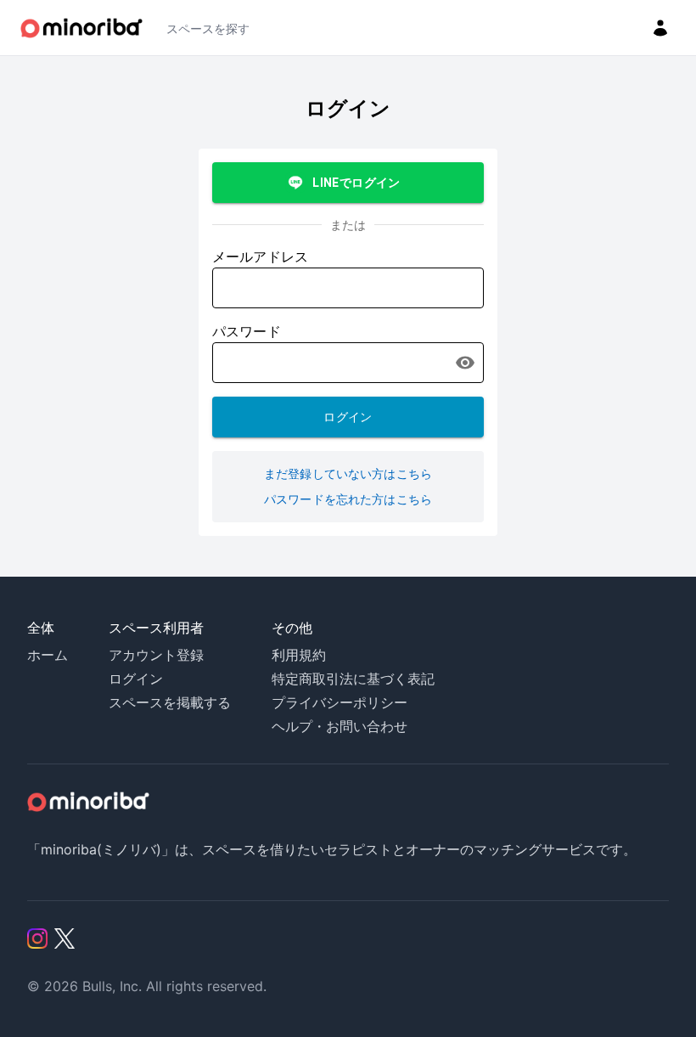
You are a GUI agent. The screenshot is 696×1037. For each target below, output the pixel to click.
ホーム (47, 654)
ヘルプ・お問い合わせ (339, 726)
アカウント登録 (156, 654)
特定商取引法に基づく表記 (353, 678)
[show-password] (465, 363)
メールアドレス (260, 257)
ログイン (348, 417)
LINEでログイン (356, 182)
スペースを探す (208, 28)
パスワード (246, 332)
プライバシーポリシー (339, 702)
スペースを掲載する (170, 702)
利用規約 (299, 654)
